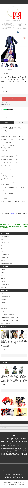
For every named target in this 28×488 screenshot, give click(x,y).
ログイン (2, 467)
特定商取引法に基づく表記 (6, 104)
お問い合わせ (3, 470)
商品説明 (7, 122)
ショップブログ (15, 477)
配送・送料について (16, 474)
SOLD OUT (14, 98)
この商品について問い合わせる (8, 115)
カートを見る (17, 467)
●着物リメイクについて (6, 323)
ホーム (2, 69)
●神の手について (4, 308)
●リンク (2, 311)
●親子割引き (3, 302)
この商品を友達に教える (6, 113)
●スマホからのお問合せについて (8, 314)
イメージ (21, 122)
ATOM (22, 477)
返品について (4, 102)
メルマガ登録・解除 (8, 477)
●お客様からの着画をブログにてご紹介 (9, 317)
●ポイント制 (3, 305)
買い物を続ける (5, 117)
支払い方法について (9, 474)
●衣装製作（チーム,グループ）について (10, 320)
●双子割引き (3, 299)
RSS (19, 477)
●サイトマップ (4, 293)
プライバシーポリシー (18, 476)
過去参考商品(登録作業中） (9, 69)
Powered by (6, 484)
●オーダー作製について (6, 296)
